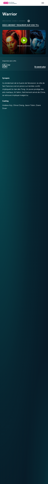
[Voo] (10, 3)
